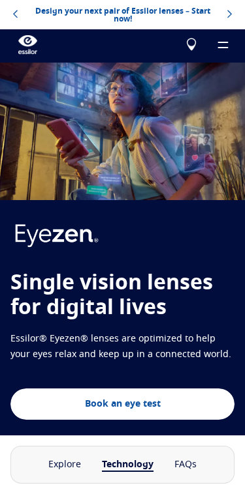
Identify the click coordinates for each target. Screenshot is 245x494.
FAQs (185, 464)
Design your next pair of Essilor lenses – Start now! (122, 15)
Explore (64, 464)
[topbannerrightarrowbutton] (229, 15)
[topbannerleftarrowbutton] (15, 15)
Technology (128, 464)
